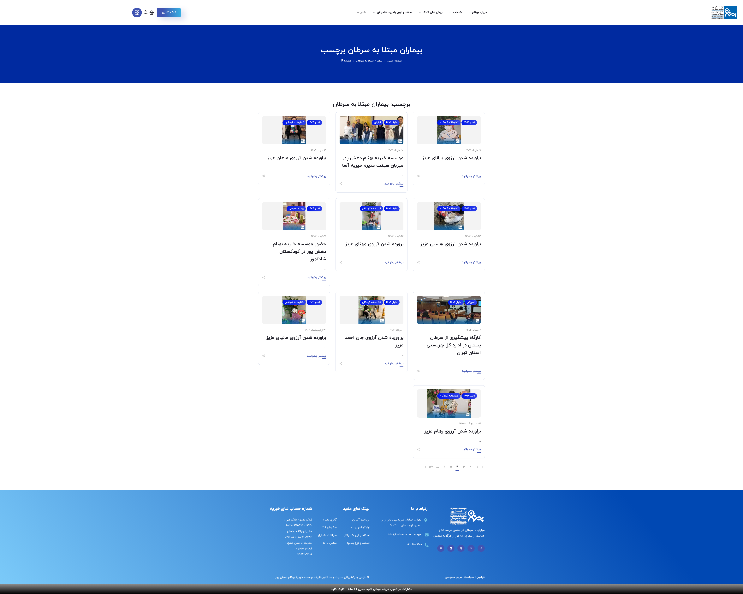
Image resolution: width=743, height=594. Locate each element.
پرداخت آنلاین (361, 520)
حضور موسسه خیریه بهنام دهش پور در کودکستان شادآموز (299, 251)
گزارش (377, 122)
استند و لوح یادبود (358, 543)
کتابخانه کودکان (448, 122)
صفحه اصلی (394, 61)
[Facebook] (481, 548)
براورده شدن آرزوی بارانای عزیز (451, 158)
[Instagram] (471, 548)
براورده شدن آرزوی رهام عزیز (452, 431)
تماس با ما (330, 543)
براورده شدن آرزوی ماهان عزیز (296, 158)
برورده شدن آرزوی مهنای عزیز (374, 244)
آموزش (471, 302)
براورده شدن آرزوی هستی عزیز (450, 244)
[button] (169, 12)
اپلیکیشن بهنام (360, 528)
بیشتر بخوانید (471, 176)
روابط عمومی (296, 208)
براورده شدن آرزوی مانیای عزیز (296, 337)
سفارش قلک (329, 528)
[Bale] (451, 548)
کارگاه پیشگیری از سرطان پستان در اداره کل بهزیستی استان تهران (454, 345)
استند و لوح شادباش (356, 535)
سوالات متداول (327, 535)
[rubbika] (440, 548)
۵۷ (431, 467)
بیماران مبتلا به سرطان (369, 61)
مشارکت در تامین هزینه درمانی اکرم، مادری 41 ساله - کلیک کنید (371, 589)
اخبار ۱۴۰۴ (469, 122)
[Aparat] (461, 548)
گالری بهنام (330, 520)
